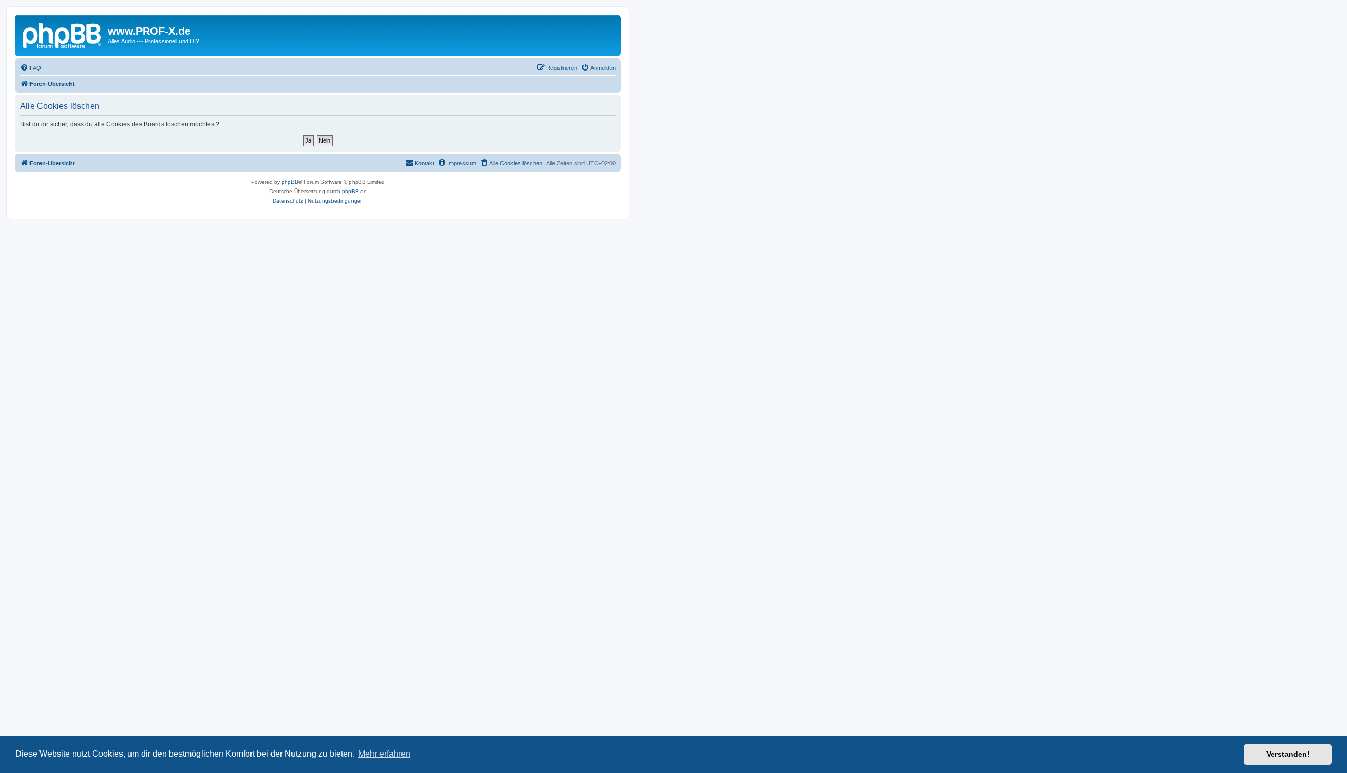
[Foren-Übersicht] (62, 34)
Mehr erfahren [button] (384, 753)
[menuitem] (30, 68)
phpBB (290, 182)
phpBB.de (354, 191)
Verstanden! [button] (1288, 754)
